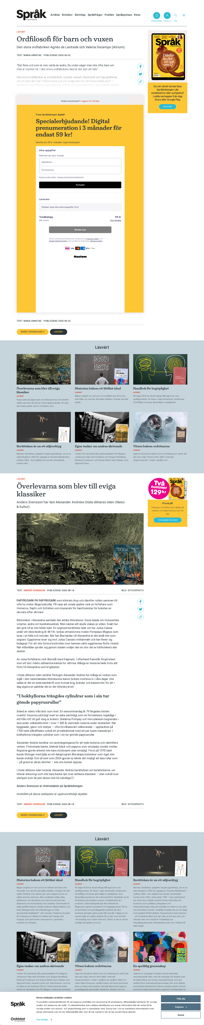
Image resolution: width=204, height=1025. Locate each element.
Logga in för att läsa (90, 101)
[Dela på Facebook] (140, 66)
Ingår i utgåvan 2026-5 (32, 815)
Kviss (137, 14)
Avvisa (181, 1015)
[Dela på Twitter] (140, 74)
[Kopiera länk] (140, 82)
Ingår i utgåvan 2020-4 (32, 332)
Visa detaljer (42, 1019)
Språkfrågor (95, 14)
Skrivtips (80, 14)
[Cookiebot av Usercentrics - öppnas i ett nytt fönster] (18, 1020)
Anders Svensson (34, 590)
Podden (109, 14)
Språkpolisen (124, 14)
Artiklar (55, 14)
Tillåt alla (181, 999)
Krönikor (67, 14)
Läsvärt (21, 32)
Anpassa (179, 1007)
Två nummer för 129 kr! (167, 520)
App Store (167, 107)
